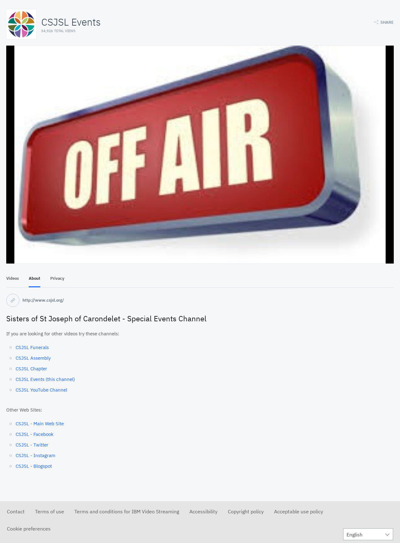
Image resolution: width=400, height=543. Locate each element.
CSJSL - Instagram (35, 455)
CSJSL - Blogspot (34, 466)
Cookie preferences (29, 529)
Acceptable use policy (298, 511)
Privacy (57, 278)
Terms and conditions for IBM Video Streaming (126, 511)
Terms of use (49, 511)
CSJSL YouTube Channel (41, 390)
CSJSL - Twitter (32, 445)
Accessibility (203, 511)
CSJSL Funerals (32, 347)
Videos (12, 278)
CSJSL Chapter (31, 369)
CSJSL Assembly (33, 358)
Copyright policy (246, 511)
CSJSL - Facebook (34, 434)
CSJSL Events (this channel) (45, 379)
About (34, 278)
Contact (16, 511)
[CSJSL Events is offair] (200, 155)
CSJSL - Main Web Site (40, 424)
